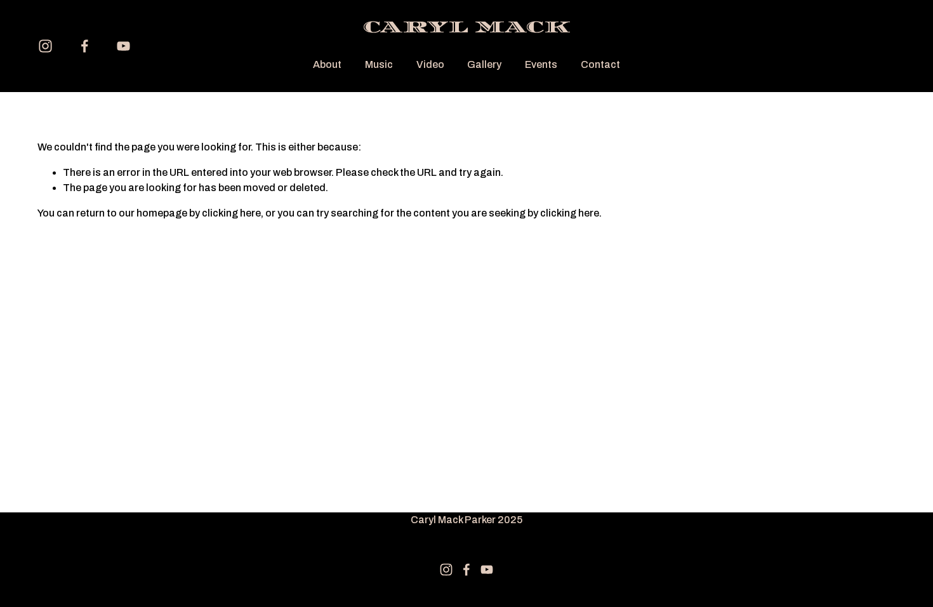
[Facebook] (85, 46)
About (327, 64)
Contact (600, 64)
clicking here (231, 213)
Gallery (484, 64)
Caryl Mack (466, 27)
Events (541, 64)
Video (430, 64)
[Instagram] (45, 46)
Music (379, 64)
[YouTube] (123, 46)
